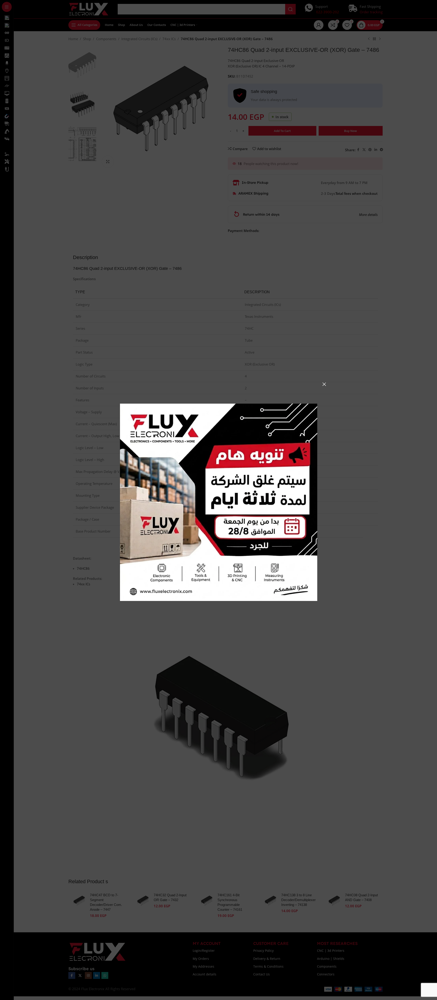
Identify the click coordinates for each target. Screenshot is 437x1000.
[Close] (324, 384)
